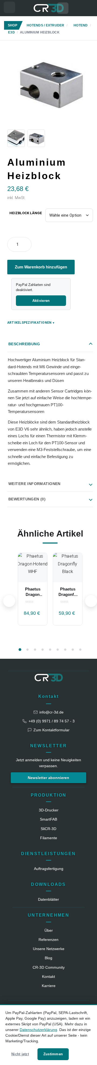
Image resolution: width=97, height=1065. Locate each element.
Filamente (48, 838)
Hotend (81, 25)
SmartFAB (48, 819)
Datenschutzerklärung (38, 1030)
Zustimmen (53, 1054)
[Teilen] (94, 159)
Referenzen (48, 939)
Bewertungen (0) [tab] (27, 499)
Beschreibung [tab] (24, 344)
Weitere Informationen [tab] (34, 484)
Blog (48, 958)
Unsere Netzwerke (48, 949)
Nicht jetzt (20, 1054)
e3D (11, 32)
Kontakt (48, 696)
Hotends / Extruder (45, 25)
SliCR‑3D (48, 829)
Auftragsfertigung (48, 868)
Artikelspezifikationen (30, 323)
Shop (12, 25)
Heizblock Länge (25, 213)
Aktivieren (41, 301)
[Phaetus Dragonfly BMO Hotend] (67, 567)
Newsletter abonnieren (48, 778)
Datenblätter (48, 899)
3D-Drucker (48, 810)
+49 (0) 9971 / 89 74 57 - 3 (51, 721)
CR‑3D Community (49, 967)
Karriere (49, 986)
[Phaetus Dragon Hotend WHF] (32, 567)
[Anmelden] (87, 8)
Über (48, 930)
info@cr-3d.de (51, 712)
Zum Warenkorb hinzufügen (41, 267)
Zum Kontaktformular (51, 730)
